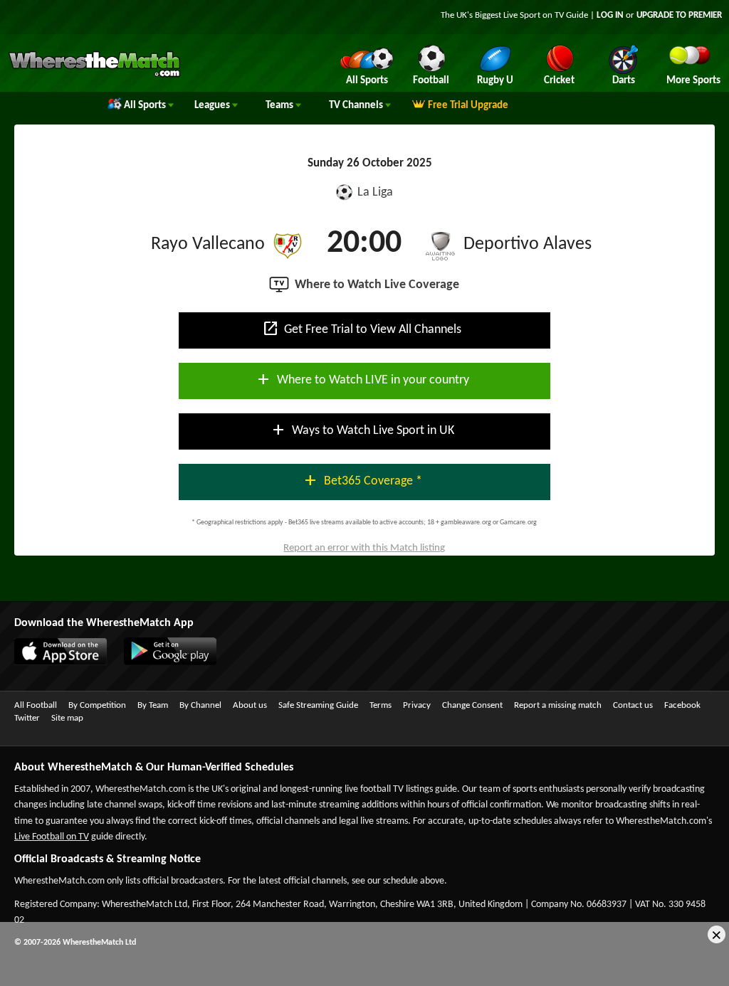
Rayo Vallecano (208, 244)
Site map (67, 718)
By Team (152, 705)
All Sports (146, 105)
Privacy (417, 705)
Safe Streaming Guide (318, 705)
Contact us (633, 705)
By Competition (97, 705)
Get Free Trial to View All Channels (361, 329)
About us (250, 705)
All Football (35, 705)
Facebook (682, 705)
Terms (380, 705)
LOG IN (610, 15)
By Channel (200, 705)
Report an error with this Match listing (364, 548)
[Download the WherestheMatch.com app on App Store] (53, 662)
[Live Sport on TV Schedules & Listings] (94, 75)
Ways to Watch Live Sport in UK (362, 430)
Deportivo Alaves (527, 244)
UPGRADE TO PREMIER (679, 15)
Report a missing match (558, 705)
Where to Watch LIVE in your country (362, 379)
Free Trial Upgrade (468, 105)
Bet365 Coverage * (362, 480)
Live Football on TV (51, 837)
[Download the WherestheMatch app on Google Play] (163, 662)
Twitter (27, 718)
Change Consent (472, 705)
